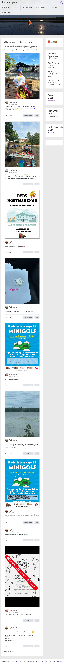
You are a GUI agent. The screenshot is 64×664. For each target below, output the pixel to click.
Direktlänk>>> (52, 100)
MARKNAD (55, 7)
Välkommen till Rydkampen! (18, 42)
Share (37, 115)
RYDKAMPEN (6, 7)
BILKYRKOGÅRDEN (42, 7)
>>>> (56, 116)
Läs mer (50, 132)
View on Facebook (28, 115)
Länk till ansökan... (53, 58)
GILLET (16, 7)
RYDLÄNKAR (6, 12)
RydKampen (9, 2)
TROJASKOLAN (27, 7)
